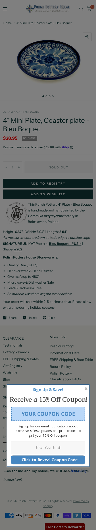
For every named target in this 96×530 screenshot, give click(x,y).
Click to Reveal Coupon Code (48, 459)
